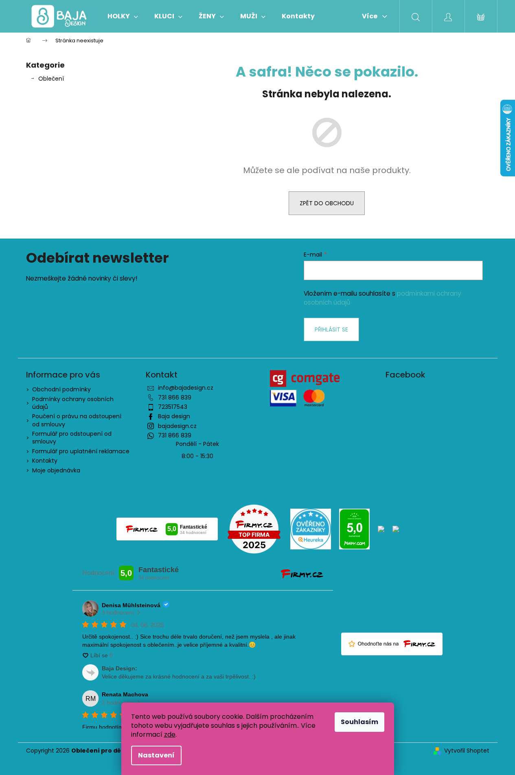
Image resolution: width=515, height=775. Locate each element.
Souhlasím (359, 722)
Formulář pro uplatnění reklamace (80, 451)
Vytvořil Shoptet (466, 751)
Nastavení (156, 755)
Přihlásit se (331, 329)
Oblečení (51, 79)
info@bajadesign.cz (185, 388)
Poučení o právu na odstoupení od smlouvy (76, 420)
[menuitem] (122, 16)
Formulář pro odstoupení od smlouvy (72, 438)
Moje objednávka (56, 470)
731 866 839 (174, 397)
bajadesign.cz (177, 426)
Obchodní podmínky (61, 389)
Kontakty (44, 461)
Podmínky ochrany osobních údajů (73, 403)
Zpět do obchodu (327, 203)
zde (169, 734)
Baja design (174, 416)
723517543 (172, 407)
